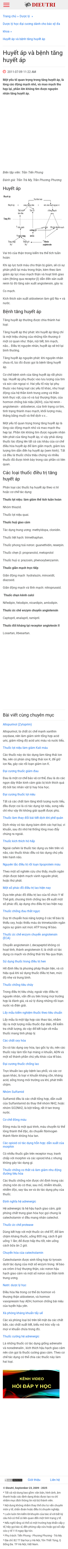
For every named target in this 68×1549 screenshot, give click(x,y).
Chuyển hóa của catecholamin (23, 1252)
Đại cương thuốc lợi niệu (19, 794)
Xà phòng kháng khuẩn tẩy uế (23, 1313)
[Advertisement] (34, 133)
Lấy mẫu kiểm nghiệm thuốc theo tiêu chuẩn (32, 1012)
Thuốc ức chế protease (18, 1225)
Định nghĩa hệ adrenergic (19, 1201)
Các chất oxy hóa (14, 1040)
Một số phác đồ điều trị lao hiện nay (27, 888)
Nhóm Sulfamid (13, 1092)
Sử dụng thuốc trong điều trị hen (24, 961)
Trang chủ (9, 16)
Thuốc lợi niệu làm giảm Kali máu (25, 748)
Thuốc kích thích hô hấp (19, 841)
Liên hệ (55, 1480)
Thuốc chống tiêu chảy (18, 985)
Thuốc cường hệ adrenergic (21, 1336)
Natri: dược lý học (14, 1285)
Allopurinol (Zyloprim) (17, 724)
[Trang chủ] (40, 4)
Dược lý (25, 16)
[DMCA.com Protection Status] (13, 1480)
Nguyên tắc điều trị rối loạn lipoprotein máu (31, 864)
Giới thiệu (34, 1480)
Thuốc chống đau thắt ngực (21, 911)
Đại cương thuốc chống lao (21, 1064)
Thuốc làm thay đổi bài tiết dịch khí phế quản (33, 818)
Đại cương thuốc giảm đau (21, 771)
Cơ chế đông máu (14, 1119)
